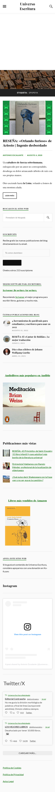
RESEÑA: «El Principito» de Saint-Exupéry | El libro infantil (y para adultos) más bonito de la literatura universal (32, 454)
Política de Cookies (12, 767)
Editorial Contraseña (15, 698)
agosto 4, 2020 (34, 155)
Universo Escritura (27, 6)
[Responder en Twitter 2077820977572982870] (6, 712)
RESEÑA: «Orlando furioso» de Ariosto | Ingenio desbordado (27, 143)
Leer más (9, 196)
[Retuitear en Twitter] (6, 695)
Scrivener (19, 297)
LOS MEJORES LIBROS (16, 726)
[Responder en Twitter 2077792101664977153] (6, 741)
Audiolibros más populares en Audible (27, 375)
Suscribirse (12, 262)
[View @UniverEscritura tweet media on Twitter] (7, 734)
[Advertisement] (27, 41)
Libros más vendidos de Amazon (27, 500)
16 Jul (44, 699)
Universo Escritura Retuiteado (19, 695)
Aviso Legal (8, 781)
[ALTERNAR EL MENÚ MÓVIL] (4, 6)
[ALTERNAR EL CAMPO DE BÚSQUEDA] (50, 6)
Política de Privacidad (13, 774)
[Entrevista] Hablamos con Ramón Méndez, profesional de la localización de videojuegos (31, 467)
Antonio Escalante (13, 155)
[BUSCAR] (48, 217)
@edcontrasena (33, 699)
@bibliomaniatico (35, 727)
